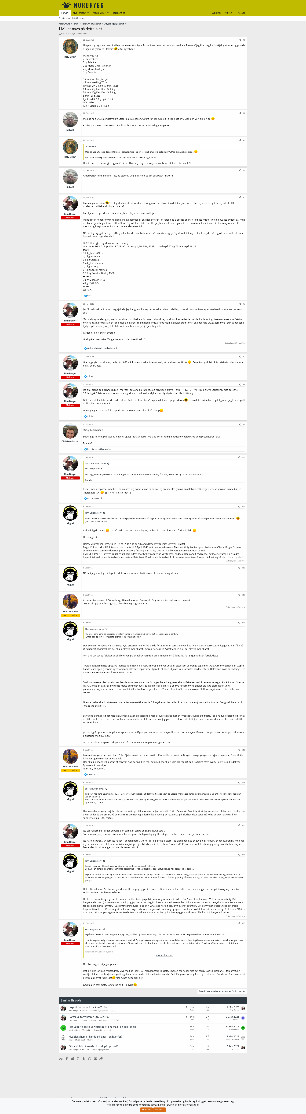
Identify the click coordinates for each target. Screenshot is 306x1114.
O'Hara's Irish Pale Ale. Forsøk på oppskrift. (94, 1046)
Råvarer (90, 1040)
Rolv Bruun (66, 34)
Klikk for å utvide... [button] (164, 955)
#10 (243, 457)
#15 (243, 750)
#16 (243, 783)
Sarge (71, 1040)
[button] (88, 13)
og (99, 449)
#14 (243, 623)
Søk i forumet (78, 18)
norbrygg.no (119, 13)
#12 (243, 568)
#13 (243, 595)
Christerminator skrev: (95, 463)
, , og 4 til (102, 348)
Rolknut (236, 1020)
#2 (244, 113)
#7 (244, 357)
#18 (243, 855)
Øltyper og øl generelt (100, 1011)
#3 (244, 140)
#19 (243, 923)
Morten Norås (74, 1030)
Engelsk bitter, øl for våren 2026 (88, 1007)
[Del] (240, 40)
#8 (244, 385)
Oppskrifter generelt (102, 1030)
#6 (244, 304)
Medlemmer (99, 13)
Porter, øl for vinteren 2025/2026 (89, 1017)
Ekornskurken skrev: (94, 629)
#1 (244, 40)
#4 (244, 170)
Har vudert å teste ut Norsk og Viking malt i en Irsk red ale (102, 1027)
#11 (243, 507)
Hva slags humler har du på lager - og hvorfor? (95, 1036)
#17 (243, 825)
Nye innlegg (79, 13)
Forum (64, 13)
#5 (244, 197)
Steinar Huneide (232, 1039)
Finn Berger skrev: (93, 512)
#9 (244, 425)
